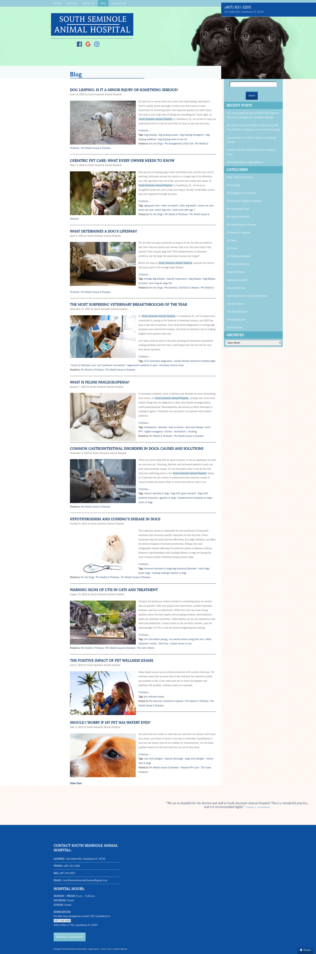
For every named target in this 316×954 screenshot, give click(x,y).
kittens (168, 431)
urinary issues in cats (181, 643)
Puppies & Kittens (235, 272)
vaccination (180, 431)
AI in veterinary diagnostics (158, 361)
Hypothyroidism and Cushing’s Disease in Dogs (115, 519)
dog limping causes (168, 134)
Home (57, 3)
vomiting (192, 431)
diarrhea (162, 427)
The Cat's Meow (145, 648)
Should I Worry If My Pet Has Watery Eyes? (110, 722)
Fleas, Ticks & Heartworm (239, 177)
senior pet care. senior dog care (154, 209)
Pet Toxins (231, 248)
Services (72, 3)
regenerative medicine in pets (142, 365)
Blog (103, 3)
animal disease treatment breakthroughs (194, 361)
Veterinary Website (106, 949)
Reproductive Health (237, 280)
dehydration (150, 427)
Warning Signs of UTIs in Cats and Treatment (114, 590)
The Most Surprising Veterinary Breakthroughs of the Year (128, 304)
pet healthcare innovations (111, 365)
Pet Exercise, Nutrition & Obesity (182, 287)
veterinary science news (171, 365)
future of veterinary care (83, 365)
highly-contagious (154, 431)
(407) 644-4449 (62, 920)
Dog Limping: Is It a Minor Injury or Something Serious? (124, 90)
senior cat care (205, 205)
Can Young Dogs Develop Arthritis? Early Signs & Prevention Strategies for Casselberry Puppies (252, 115)
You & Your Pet (234, 327)
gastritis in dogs (168, 497)
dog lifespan (195, 278)
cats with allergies (153, 758)
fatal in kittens (176, 427)
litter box (163, 643)
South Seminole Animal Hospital (155, 119)
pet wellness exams (154, 696)
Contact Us (119, 3)
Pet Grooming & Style (237, 209)
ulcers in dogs (145, 502)
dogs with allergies (194, 758)
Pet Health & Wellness (176, 214)
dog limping (150, 134)
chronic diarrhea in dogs (156, 493)
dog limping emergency (192, 134)
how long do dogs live (160, 283)
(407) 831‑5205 (237, 7)
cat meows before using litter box (186, 639)
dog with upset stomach (183, 493)
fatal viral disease (194, 427)
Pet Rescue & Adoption (238, 232)
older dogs (203, 568)
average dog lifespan (154, 278)
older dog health (188, 205)
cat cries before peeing (155, 639)
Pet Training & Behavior (238, 256)
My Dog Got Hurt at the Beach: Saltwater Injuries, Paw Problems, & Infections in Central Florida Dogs (253, 127)
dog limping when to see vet (172, 139)
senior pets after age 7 (183, 209)
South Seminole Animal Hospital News (246, 295)
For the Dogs (156, 143)
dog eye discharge (174, 758)
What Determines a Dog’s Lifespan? (104, 231)
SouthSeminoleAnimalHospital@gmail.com (85, 880)
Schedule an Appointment (69, 937)
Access (307, 950)
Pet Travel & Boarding (237, 264)
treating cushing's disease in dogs (169, 573)
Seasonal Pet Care (190, 767)
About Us (88, 3)
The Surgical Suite (235, 319)
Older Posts (76, 783)
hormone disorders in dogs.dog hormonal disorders (170, 568)
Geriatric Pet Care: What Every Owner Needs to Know (122, 160)
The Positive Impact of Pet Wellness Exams (111, 660)
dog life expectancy (177, 278)
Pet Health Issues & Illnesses (96, 148)
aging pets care (151, 205)
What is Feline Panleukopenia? (100, 382)
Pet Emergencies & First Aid (179, 143)
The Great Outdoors (236, 311)
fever (207, 427)
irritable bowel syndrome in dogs (195, 497)
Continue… (144, 130)
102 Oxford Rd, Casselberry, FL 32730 (243, 11)
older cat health (169, 205)
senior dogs (144, 573)
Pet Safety (231, 240)
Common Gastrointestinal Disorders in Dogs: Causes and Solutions (136, 448)
